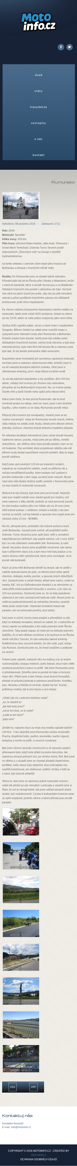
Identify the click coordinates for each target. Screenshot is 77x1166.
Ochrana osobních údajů (38, 1159)
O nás (38, 139)
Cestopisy (38, 123)
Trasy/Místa (38, 107)
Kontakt (39, 155)
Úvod (38, 75)
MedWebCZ (38, 1155)
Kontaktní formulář (12, 1123)
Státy (38, 91)
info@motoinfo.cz (21, 1127)
